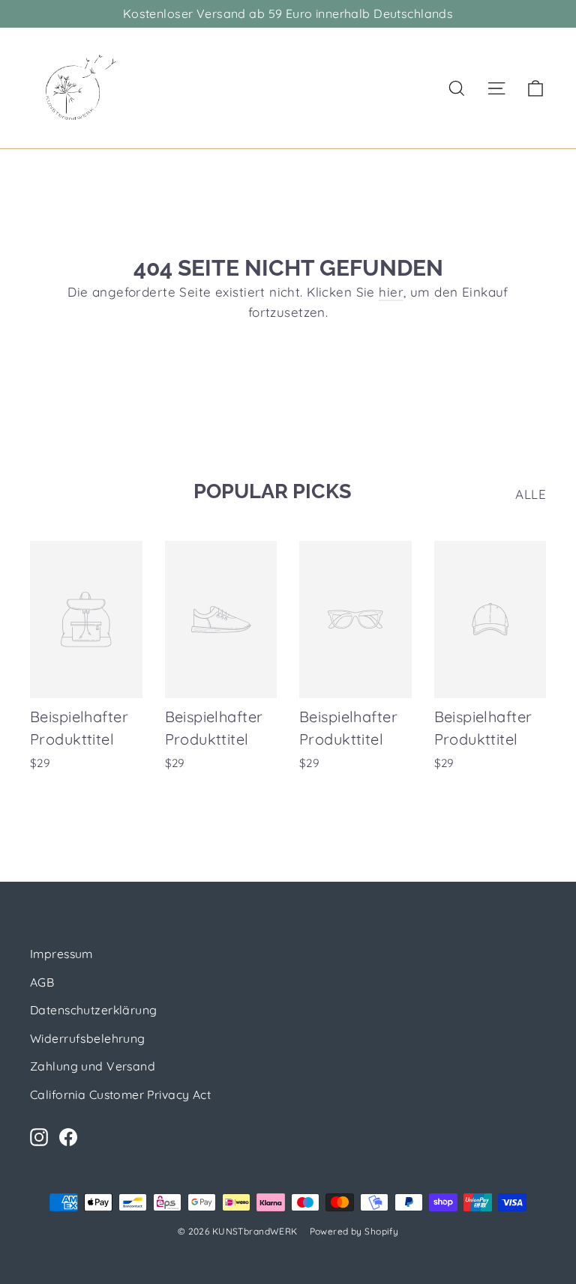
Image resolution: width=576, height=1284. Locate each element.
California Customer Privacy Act (120, 1094)
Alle (530, 494)
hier (391, 292)
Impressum (61, 953)
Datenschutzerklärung (94, 1009)
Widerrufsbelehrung (88, 1038)
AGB (42, 982)
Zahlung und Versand (92, 1066)
